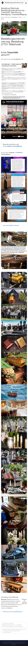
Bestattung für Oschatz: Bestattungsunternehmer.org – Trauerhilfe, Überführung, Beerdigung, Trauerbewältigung (12, 625)
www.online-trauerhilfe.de (12, 146)
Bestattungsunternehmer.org (14, 2)
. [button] (14, 254)
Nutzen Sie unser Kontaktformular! (12, 611)
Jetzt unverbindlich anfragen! (11, 225)
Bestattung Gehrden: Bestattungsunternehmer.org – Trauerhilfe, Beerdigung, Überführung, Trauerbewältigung (13, 631)
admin (2, 19)
